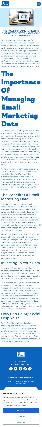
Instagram (8, 341)
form (17, 336)
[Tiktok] (25, 368)
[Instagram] (20, 368)
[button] (39, 4)
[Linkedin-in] (30, 368)
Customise (21, 416)
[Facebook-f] (11, 368)
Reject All (21, 422)
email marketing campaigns (13, 56)
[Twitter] (15, 368)
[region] (21, 408)
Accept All (21, 411)
